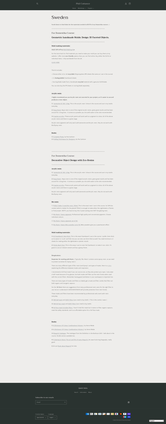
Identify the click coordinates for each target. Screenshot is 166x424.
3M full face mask (59, 304)
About (90, 392)
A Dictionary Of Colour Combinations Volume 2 (69, 329)
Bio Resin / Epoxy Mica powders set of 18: (67, 225)
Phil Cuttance (119, 420)
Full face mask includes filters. (63, 308)
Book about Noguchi (64, 346)
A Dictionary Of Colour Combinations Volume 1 (68, 325)
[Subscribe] (65, 402)
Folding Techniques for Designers (64, 139)
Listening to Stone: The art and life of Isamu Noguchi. (71, 340)
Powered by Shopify (126, 420)
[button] (37, 4)
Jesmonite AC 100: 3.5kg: (62, 103)
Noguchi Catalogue (60, 333)
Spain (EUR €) (40, 417)
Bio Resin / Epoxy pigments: (63, 214)
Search (76, 392)
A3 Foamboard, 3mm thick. (62, 236)
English (51, 417)
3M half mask (58, 300)
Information (83, 392)
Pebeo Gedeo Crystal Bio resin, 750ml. (65, 205)
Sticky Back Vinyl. (59, 245)
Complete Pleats (58, 137)
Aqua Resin (57, 110)
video (109, 265)
